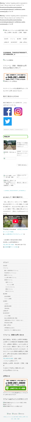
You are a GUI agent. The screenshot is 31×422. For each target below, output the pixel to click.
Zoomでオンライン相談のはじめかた (12, 330)
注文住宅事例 (7, 296)
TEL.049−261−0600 (8, 244)
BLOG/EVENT (14, 42)
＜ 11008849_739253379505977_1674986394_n (14, 190)
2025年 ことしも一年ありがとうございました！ (22, 153)
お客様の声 (6, 42)
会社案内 (25, 38)
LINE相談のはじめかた (9, 327)
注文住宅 (6, 38)
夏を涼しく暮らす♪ (22, 182)
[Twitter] (9, 413)
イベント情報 (7, 315)
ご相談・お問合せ (23, 42)
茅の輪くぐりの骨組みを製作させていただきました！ (22, 144)
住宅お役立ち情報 (8, 322)
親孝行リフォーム (8, 275)
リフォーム (12, 38)
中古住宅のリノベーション (10, 272)
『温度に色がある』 (22, 165)
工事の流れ (6, 308)
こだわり (6, 303)
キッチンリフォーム (10, 287)
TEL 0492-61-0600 (8, 358)
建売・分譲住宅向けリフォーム (11, 270)
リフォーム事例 (7, 298)
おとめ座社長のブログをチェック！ (14, 234)
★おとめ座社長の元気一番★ (10, 318)
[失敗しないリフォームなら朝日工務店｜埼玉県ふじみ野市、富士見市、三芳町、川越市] (15, 30)
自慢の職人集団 (7, 306)
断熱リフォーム (9, 289)
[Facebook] (15, 413)
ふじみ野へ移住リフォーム (10, 277)
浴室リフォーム (9, 282)
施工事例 (19, 38)
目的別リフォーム (8, 279)
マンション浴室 (10, 284)
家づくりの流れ (14, 247)
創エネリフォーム (10, 291)
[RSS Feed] (21, 413)
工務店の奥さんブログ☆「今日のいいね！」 (14, 320)
